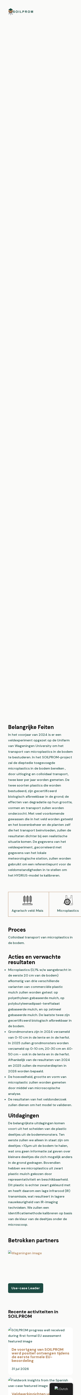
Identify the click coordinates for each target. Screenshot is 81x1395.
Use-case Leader (25, 1288)
